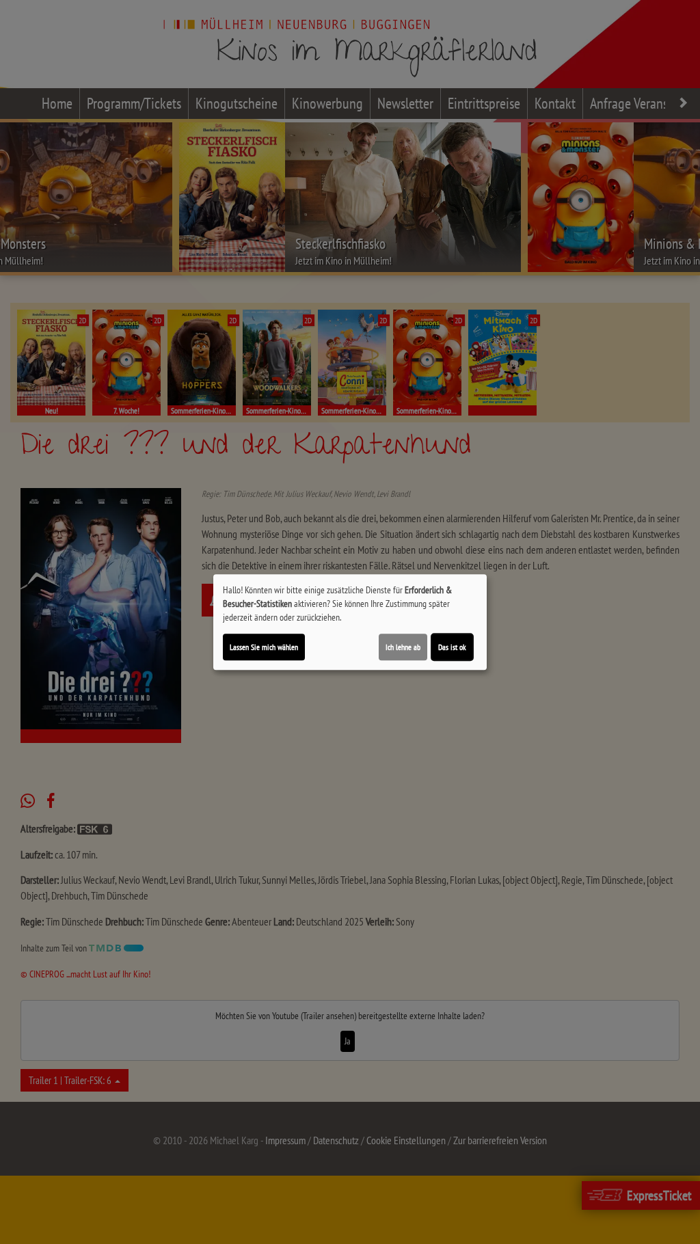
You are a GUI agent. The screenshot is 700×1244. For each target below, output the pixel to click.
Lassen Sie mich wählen (264, 647)
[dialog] (350, 622)
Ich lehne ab (403, 647)
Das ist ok (452, 647)
